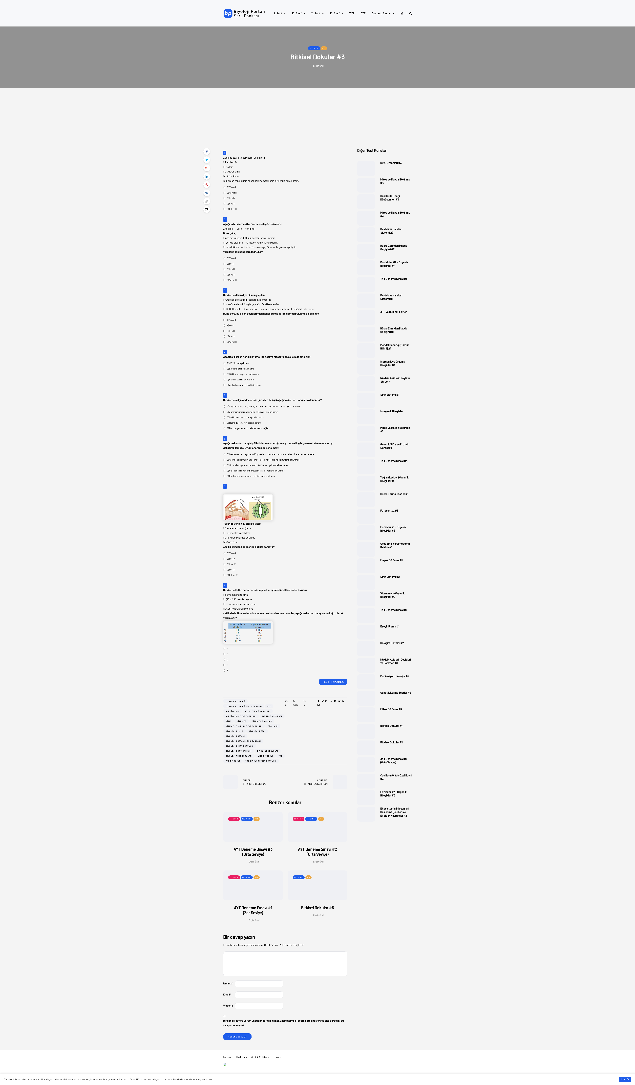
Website (228, 1005)
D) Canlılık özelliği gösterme (240, 379)
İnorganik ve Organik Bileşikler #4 (392, 363)
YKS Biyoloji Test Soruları (261, 761)
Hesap (277, 1057)
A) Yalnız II (231, 187)
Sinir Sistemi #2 (390, 576)
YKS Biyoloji (233, 761)
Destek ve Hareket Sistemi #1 (391, 297)
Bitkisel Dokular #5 (317, 907)
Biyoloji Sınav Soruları (240, 746)
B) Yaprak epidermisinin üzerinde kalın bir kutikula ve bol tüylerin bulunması (263, 459)
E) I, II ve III (232, 209)
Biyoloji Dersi (257, 731)
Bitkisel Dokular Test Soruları (244, 726)
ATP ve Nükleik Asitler (393, 311)
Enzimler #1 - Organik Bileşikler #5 (393, 528)
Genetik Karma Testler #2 (395, 692)
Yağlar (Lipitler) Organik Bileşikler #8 (394, 479)
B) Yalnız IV (232, 192)
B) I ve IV (231, 558)
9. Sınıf (278, 13)
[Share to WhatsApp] (206, 201)
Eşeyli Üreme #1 (389, 626)
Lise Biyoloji (265, 756)
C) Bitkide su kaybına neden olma (243, 374)
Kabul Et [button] (625, 1079)
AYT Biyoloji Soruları (257, 711)
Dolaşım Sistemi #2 (392, 642)
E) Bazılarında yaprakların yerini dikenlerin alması (251, 476)
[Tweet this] (206, 159)
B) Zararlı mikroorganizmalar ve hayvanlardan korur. (252, 411)
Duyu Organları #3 (391, 162)
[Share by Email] (206, 209)
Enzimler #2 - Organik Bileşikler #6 (393, 793)
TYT (352, 13)
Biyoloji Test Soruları (239, 756)
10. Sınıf (297, 13)
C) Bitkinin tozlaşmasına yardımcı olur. (245, 417)
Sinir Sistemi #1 (389, 394)
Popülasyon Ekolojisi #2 (394, 676)
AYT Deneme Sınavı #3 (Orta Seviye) (253, 852)
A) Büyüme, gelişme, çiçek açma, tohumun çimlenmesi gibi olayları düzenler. (264, 406)
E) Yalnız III (232, 280)
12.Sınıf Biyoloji (235, 701)
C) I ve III (231, 269)
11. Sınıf (315, 13)
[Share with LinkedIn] (206, 176)
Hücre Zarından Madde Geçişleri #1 (393, 330)
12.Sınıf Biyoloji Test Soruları (244, 706)
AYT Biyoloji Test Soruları (241, 716)
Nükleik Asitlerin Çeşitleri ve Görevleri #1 (395, 661)
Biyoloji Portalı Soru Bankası (243, 741)
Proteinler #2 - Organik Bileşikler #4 (394, 263)
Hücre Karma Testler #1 (394, 493)
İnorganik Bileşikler (391, 411)
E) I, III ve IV (232, 575)
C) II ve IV (231, 564)
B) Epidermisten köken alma (240, 368)
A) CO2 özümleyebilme (238, 363)
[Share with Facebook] (206, 151)
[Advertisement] (317, 123)
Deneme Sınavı (381, 13)
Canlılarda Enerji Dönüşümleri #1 (390, 197)
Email (227, 994)
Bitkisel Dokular (262, 721)
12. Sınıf (335, 13)
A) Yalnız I (231, 258)
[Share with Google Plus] (206, 168)
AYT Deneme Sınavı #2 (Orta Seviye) (317, 852)
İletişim (227, 1057)
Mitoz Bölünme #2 (391, 709)
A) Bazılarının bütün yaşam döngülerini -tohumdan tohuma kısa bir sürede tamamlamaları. (271, 454)
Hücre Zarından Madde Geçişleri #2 (393, 247)
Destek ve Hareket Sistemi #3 (391, 230)
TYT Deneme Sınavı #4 (394, 460)
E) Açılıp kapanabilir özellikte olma (244, 385)
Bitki (228, 721)
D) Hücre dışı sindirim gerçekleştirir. (244, 422)
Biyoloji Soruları (267, 751)
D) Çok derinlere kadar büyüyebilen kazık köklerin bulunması (256, 470)
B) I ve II (230, 263)
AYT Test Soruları (272, 716)
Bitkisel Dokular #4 (391, 725)
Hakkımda (241, 1057)
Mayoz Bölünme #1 (391, 560)
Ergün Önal (318, 65)
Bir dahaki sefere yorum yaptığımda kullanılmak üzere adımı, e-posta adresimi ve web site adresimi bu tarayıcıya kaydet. (283, 1023)
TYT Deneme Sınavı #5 (393, 278)
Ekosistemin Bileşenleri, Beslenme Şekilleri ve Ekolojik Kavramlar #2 (394, 812)
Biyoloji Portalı (235, 736)
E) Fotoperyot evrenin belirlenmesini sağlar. (248, 428)
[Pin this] (206, 184)
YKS (280, 756)
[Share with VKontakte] (206, 193)
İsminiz (228, 983)
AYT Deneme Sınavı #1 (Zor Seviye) (253, 910)
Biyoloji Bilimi (234, 731)
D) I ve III (230, 569)
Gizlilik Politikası (260, 1057)
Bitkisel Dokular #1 (391, 742)
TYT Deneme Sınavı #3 (393, 609)
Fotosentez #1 (389, 510)
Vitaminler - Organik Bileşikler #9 (392, 595)
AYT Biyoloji (233, 711)
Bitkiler (241, 721)
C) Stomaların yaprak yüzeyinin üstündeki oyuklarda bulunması (257, 465)
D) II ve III (231, 203)
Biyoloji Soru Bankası (239, 751)
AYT (363, 13)
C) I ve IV (231, 198)
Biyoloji (273, 726)
